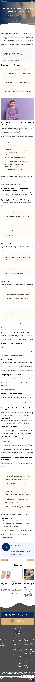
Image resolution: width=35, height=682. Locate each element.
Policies (1, 679)
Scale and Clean (19, 643)
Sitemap (4, 679)
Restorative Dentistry (26, 640)
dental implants (18, 259)
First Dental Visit (31, 657)
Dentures (25, 646)
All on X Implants (25, 669)
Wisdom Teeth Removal (20, 651)
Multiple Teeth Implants (26, 659)
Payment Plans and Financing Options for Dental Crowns (11, 59)
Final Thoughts (4, 62)
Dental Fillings (20, 660)
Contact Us (14, 644)
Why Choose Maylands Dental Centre (15, 652)
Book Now (14, 646)
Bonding (19, 669)
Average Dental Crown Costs (6, 57)
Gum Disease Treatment (20, 658)
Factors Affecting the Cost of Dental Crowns (9, 56)
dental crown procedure (17, 138)
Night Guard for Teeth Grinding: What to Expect (17, 584)
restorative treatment (15, 69)
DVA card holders (31, 428)
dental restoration (18, 325)
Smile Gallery (14, 654)
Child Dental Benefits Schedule (31, 663)
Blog (13, 647)
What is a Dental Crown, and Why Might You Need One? (11, 53)
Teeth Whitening (19, 666)
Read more (2, 596)
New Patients (14, 649)
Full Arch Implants (25, 662)
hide (20, 49)
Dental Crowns (26, 642)
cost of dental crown (27, 438)
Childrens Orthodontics (31, 646)
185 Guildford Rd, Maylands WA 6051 (4, 643)
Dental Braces (32, 651)
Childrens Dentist (31, 654)
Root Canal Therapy (19, 653)
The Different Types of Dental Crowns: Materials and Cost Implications (13, 54)
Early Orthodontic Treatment (31, 659)
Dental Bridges (26, 644)
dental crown (7, 145)
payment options (20, 415)
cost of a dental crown (10, 77)
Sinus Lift (25, 665)
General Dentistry (19, 640)
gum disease (19, 378)
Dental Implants (25, 654)
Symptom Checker (14, 658)
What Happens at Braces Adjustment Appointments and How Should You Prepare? (29, 585)
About (13, 642)
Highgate (1, 678)
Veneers (19, 668)
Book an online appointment (11, 615)
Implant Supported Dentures (25, 648)
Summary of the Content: (6, 51)
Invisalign (31, 641)
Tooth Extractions (19, 648)
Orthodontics (32, 639)
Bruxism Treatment (19, 656)
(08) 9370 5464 (20, 621)
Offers (13, 656)
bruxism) (27, 499)
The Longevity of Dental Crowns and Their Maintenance (10, 60)
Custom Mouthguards (20, 646)
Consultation (26, 663)
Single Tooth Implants (26, 657)
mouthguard (9, 92)
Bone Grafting (26, 667)
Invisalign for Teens (31, 644)
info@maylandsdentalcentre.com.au (6, 640)
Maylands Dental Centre (16, 534)
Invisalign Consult (31, 649)
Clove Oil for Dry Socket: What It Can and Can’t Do (6, 584)
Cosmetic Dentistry (19, 663)
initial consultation (8, 382)
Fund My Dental (30, 440)
